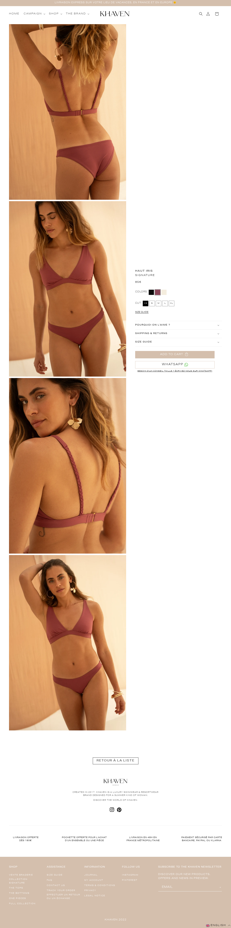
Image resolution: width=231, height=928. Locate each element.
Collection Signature (18, 881)
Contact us (56, 886)
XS (145, 303)
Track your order (61, 891)
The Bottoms (19, 893)
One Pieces (17, 899)
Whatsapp (172, 364)
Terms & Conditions (99, 886)
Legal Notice (94, 896)
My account (93, 880)
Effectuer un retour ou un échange (63, 897)
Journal (91, 875)
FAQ (49, 880)
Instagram (130, 875)
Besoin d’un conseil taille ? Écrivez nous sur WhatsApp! (175, 371)
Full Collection (22, 904)
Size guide (55, 875)
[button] (34, 14)
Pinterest (130, 880)
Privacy (90, 891)
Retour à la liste (116, 760)
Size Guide (142, 312)
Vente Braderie (21, 875)
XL (171, 303)
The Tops (16, 888)
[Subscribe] (220, 887)
